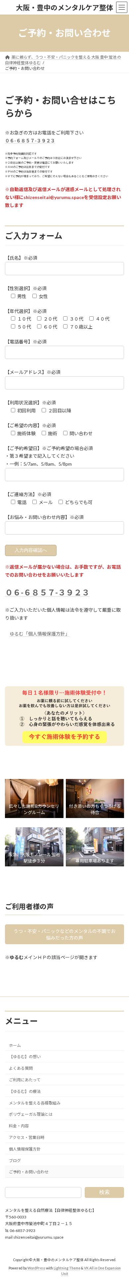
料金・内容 (19, 1125)
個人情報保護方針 (25, 1149)
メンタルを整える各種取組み (35, 1103)
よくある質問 (21, 1068)
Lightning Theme (67, 1268)
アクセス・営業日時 (26, 1137)
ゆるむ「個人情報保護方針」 (40, 634)
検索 (104, 1192)
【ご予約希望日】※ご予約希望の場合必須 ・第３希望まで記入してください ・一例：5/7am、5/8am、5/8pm (49, 456)
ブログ (15, 1160)
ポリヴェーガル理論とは (31, 1114)
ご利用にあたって (24, 1079)
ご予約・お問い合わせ (29, 1172)
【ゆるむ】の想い (25, 1056)
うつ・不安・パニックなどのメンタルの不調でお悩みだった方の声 (64, 934)
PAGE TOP (119, 1238)
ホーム (15, 1045)
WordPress (36, 1268)
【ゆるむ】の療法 (25, 1091)
